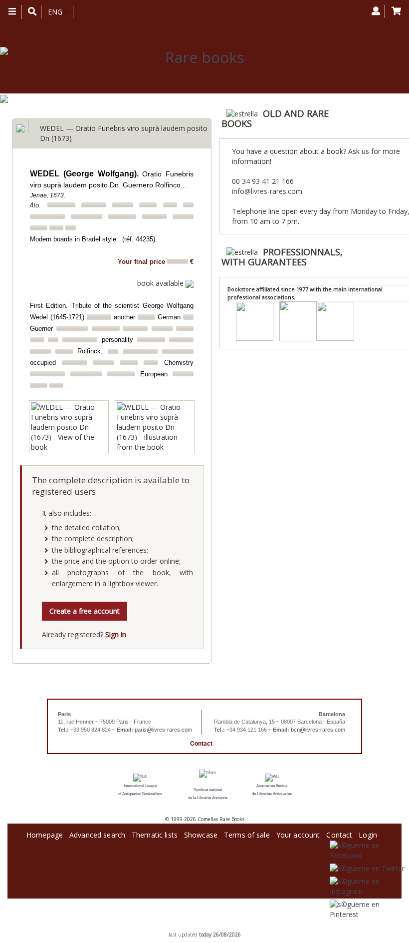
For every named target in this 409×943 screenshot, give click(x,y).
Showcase (200, 833)
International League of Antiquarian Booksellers (140, 790)
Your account (298, 833)
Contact (201, 743)
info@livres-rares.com (267, 191)
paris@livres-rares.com (163, 730)
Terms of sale (247, 833)
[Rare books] (201, 57)
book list (216, 927)
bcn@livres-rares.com (318, 730)
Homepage (44, 833)
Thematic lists (155, 833)
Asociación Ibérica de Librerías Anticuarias (272, 790)
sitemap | (194, 927)
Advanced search (97, 833)
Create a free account (84, 611)
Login (368, 833)
